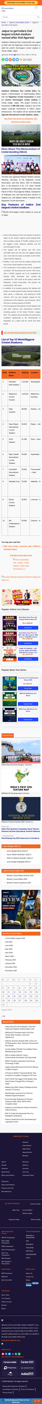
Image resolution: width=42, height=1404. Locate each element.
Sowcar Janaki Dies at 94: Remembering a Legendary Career (20, 1121)
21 (25, 996)
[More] (36, 7)
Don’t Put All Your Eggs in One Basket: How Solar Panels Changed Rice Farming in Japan (21, 1081)
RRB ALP (5, 1277)
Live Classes (6, 1298)
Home (4, 22)
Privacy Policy (7, 1392)
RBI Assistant (6, 1258)
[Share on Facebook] (13, 59)
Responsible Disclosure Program (14, 1386)
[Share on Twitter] (17, 59)
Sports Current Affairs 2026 (19, 22)
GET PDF (37, 1401)
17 (3, 996)
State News (26, 1149)
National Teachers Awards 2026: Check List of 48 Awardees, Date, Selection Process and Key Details (21, 1043)
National (25, 1142)
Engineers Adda (14, 1219)
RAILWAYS (29, 1244)
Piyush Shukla (8, 55)
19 (14, 996)
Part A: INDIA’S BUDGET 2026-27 (19, 855)
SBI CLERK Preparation (6, 1242)
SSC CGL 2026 (7, 1280)
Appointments (27, 1152)
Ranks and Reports (8, 1185)
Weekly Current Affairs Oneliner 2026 (20, 875)
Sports (4, 1162)
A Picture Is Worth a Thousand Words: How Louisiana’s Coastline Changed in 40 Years (21, 1074)
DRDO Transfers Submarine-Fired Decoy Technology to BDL (20, 1062)
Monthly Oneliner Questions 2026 (19, 883)
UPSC (28, 1258)
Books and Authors (8, 1175)
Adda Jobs (15, 1210)
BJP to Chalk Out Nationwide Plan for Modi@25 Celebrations (19, 1115)
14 (25, 992)
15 (31, 992)
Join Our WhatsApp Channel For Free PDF (20, 333)
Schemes (5, 1168)
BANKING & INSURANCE (30, 1236)
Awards (4, 1165)
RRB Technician (7, 1273)
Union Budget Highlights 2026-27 (19, 862)
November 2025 (11, 971)
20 (20, 996)
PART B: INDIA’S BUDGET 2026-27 (20, 858)
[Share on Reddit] (10, 59)
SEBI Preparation (7, 1246)
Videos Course (7, 1302)
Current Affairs (27, 1210)
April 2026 (9, 953)
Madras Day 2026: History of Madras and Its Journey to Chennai (21, 1088)
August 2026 (15, 938)
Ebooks (4, 1305)
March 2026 (9, 956)
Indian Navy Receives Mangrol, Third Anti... (17, 765)
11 (8, 992)
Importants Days (28, 1175)
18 (9, 996)
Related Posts (8, 735)
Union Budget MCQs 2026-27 (17, 851)
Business (26, 1162)
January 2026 (10, 963)
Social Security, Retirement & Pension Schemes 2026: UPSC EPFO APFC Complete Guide (19, 1101)
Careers (32, 1284)
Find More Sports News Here (21, 555)
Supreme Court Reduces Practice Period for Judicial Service (21, 1109)
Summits (25, 1168)
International (27, 1145)
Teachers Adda (35, 1204)
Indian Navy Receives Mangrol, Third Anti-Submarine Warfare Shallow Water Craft (20, 1028)
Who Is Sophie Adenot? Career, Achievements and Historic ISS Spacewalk (20, 1056)
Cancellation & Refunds (11, 1389)
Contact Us (30, 1277)
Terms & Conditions (27, 1389)
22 (31, 996)
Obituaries (5, 1181)
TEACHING (30, 1248)
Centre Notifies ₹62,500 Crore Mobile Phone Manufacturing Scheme (21, 1050)
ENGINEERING (31, 1254)
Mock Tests (5, 1295)
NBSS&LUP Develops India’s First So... (16, 793)
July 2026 (8, 942)
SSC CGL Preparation (6, 1254)
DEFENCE (29, 1251)
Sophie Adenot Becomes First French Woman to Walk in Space (21, 1068)
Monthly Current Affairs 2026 (17, 879)
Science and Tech (8, 1188)
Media (28, 1280)
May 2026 (8, 949)
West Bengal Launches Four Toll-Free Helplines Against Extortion (19, 1094)
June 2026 (9, 945)
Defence (25, 1165)
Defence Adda (27, 1213)
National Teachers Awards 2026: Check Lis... (18, 822)
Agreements (6, 1172)
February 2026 (10, 960)
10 (3, 992)
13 (20, 992)
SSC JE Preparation (8, 1249)
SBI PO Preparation (8, 1237)
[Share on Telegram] (6, 59)
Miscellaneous (6, 1191)
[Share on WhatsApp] (3, 59)
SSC (27, 1241)
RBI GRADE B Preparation (6, 1262)
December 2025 (11, 967)
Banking (25, 1155)
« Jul (3, 1016)
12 (14, 992)
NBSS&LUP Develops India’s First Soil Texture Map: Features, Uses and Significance (19, 1035)
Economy (26, 1172)
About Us (29, 1273)
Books (4, 1308)
